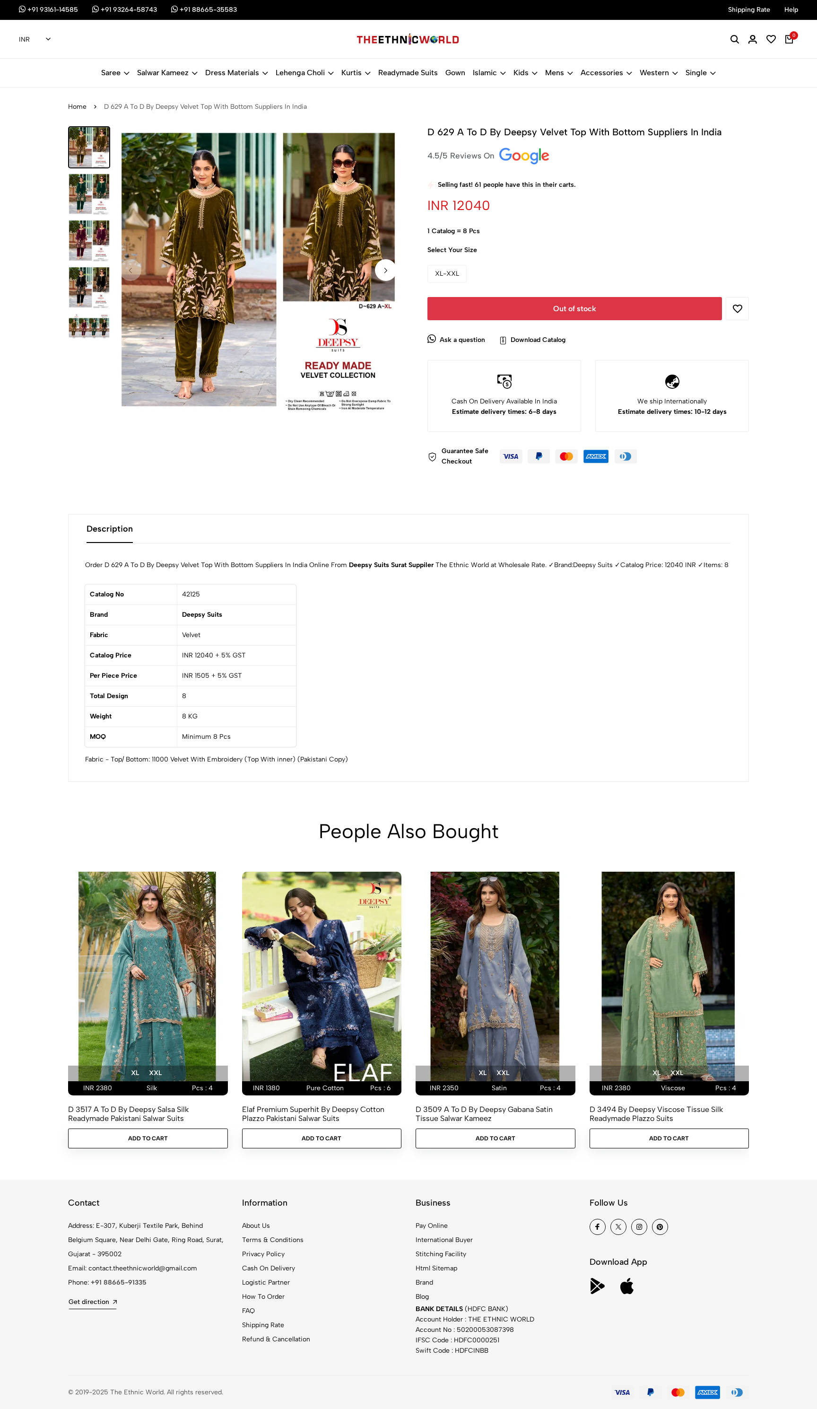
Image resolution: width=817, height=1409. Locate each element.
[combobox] (35, 40)
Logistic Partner (266, 1282)
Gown (455, 72)
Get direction (89, 1302)
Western (654, 72)
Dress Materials (232, 72)
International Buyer (444, 1240)
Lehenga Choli (300, 72)
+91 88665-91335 (119, 1282)
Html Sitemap (436, 1268)
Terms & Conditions (273, 1240)
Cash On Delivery (268, 1268)
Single (696, 72)
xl (135, 1073)
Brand (424, 1282)
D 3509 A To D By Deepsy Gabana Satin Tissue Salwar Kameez (484, 1114)
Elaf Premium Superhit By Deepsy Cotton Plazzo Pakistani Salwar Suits (313, 1114)
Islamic (485, 72)
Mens (554, 72)
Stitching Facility (441, 1254)
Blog (422, 1297)
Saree (111, 72)
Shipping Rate (263, 1325)
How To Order (263, 1297)
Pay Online (432, 1226)
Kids (521, 72)
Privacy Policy (263, 1254)
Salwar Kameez (163, 72)
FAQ (248, 1311)
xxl (155, 1073)
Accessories (602, 72)
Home (77, 107)
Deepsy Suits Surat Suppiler (391, 565)
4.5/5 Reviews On (462, 155)
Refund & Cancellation (276, 1339)
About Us (256, 1226)
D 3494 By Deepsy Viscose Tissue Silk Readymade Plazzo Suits (656, 1114)
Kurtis (351, 72)
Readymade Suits (408, 72)
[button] (386, 270)
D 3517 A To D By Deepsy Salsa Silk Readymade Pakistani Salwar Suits (128, 1114)
